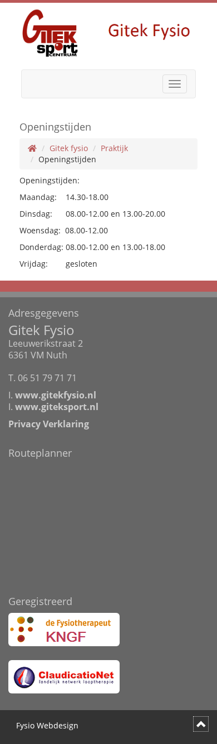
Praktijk (114, 148)
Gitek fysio (69, 148)
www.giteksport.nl (56, 407)
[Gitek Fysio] (108, 32)
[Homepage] (32, 148)
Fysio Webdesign (47, 725)
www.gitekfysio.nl (55, 395)
